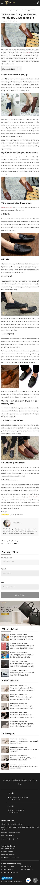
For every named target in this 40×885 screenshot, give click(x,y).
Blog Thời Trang (13, 541)
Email (2, 582)
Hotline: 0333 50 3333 (10, 857)
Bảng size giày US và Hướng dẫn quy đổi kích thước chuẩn (22, 673)
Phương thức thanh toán (7, 854)
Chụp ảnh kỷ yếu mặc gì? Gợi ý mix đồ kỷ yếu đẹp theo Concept (22, 689)
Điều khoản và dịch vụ (7, 848)
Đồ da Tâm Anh (34, 497)
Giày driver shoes (6, 207)
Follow (3, 839)
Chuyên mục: (5, 541)
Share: (3, 544)
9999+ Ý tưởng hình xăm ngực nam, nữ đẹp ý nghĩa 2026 (21, 697)
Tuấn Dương (17, 522)
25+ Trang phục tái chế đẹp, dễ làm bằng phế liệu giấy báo (21, 655)
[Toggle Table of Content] (18, 68)
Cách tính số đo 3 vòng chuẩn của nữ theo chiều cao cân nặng (22, 664)
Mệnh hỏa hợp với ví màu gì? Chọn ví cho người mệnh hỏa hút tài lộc (22, 706)
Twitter (18, 544)
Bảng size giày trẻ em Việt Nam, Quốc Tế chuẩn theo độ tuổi (22, 724)
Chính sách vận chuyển (7, 866)
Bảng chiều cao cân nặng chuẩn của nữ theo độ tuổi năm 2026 (22, 646)
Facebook (10, 544)
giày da (27, 52)
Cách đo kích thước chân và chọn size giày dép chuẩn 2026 (22, 715)
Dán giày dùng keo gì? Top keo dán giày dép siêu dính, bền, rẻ (21, 637)
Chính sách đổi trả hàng (7, 869)
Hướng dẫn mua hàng (7, 852)
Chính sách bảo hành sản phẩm (10, 872)
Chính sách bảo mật (26, 866)
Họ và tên (3, 569)
